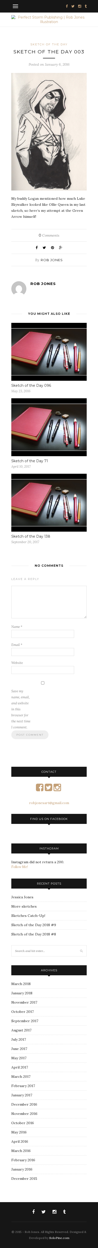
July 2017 (18, 1039)
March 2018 (21, 984)
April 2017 (19, 1067)
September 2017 (24, 1021)
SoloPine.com (59, 1238)
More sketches (24, 906)
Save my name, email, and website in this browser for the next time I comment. (20, 709)
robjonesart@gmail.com (49, 803)
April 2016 (19, 1141)
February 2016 (23, 1160)
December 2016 (24, 1104)
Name (16, 627)
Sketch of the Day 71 (29, 461)
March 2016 (21, 1150)
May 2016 (19, 1132)
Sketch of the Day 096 (31, 385)
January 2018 (21, 993)
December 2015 (24, 1178)
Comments (49, 235)
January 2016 (21, 1169)
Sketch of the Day (49, 44)
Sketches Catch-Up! (28, 915)
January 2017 (21, 1095)
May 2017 (18, 1058)
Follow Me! (19, 867)
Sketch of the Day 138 (30, 536)
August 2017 (21, 1030)
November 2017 (24, 1002)
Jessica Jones (22, 897)
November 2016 (24, 1113)
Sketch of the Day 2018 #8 (33, 934)
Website (17, 663)
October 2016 (22, 1123)
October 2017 (22, 1011)
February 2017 (23, 1086)
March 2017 (20, 1076)
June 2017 (19, 1048)
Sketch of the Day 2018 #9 (33, 925)
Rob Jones (52, 260)
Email (16, 645)
